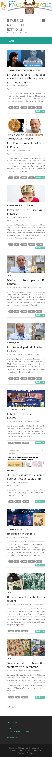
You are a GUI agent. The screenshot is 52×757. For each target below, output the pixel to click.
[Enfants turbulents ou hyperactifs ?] (26, 398)
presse (32, 244)
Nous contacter (12, 738)
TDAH (31, 107)
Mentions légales (13, 722)
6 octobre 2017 (21, 670)
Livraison (10, 729)
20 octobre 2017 (22, 537)
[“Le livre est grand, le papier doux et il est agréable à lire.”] (26, 458)
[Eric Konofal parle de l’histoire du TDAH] (26, 331)
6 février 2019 (21, 287)
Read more (40, 111)
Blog (11, 631)
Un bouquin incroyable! (21, 533)
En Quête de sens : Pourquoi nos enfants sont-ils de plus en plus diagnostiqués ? (26, 78)
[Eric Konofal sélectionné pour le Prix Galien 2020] (26, 127)
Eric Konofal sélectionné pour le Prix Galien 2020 (26, 145)
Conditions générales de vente (18, 731)
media (24, 107)
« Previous (11, 707)
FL (10, 86)
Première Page (21, 70)
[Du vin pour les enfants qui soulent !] (26, 581)
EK (11, 107)
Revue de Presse (34, 70)
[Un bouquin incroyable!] (26, 517)
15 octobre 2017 (22, 604)
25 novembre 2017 (23, 482)
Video (39, 107)
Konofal (10, 70)
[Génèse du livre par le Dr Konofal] (26, 264)
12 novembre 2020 (23, 151)
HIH (17, 107)
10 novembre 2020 (23, 217)
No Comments (15, 89)
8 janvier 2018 (21, 421)
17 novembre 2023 (22, 86)
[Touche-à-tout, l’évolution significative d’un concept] (26, 647)
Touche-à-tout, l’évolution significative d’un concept (26, 665)
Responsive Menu (43, 20)
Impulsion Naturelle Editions (16, 25)
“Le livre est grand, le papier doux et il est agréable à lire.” (26, 476)
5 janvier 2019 (21, 354)
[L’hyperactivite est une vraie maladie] (26, 193)
